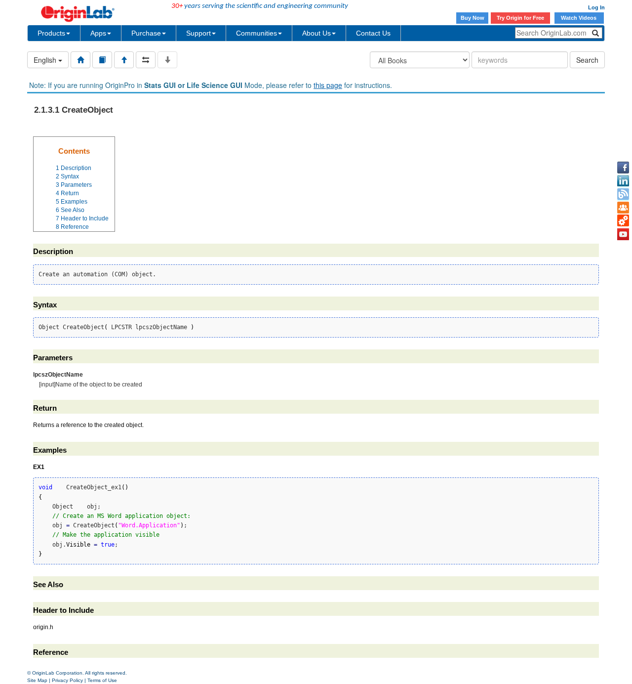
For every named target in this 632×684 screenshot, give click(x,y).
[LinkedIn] (623, 180)
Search (587, 60)
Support (198, 33)
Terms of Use (102, 680)
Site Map (37, 680)
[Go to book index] (102, 59)
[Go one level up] (124, 59)
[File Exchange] (623, 220)
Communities (256, 33)
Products (51, 33)
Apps (98, 33)
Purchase (146, 33)
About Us (316, 33)
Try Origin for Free (520, 18)
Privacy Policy (67, 680)
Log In (596, 7)
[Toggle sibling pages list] (146, 59)
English (46, 60)
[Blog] (623, 194)
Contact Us (373, 33)
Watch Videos (579, 18)
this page (328, 85)
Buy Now (472, 18)
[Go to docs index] (80, 59)
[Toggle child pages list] (167, 59)
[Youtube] (623, 234)
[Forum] (623, 207)
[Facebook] (623, 167)
